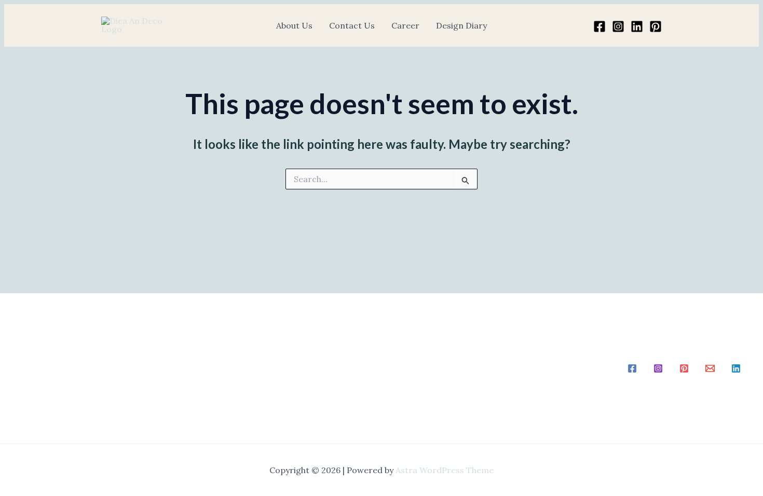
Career (405, 25)
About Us (294, 25)
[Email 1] (710, 368)
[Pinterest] (655, 26)
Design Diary (461, 25)
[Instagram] (618, 26)
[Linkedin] (637, 26)
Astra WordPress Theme (445, 470)
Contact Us (352, 25)
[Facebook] (599, 26)
